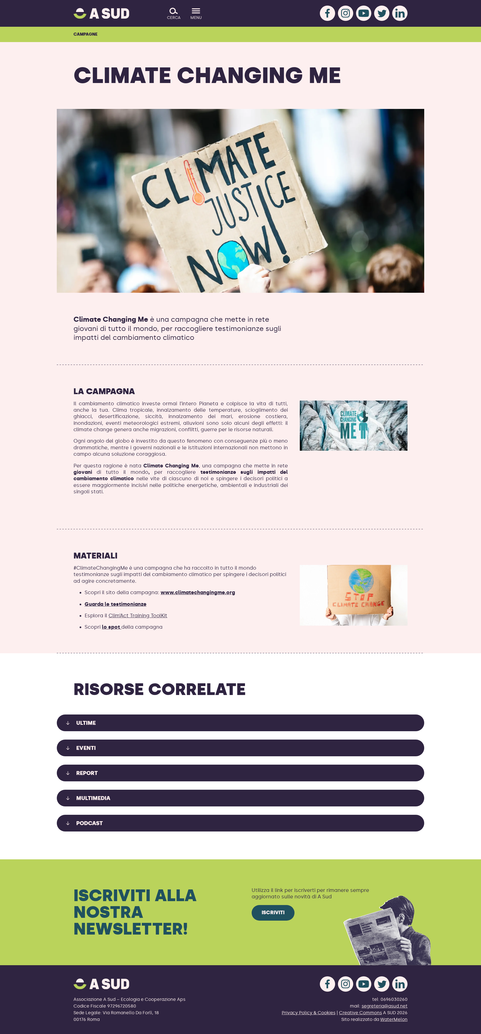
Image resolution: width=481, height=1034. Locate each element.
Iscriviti (273, 912)
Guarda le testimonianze (115, 604)
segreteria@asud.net (385, 1006)
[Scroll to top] (467, 1026)
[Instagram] (345, 13)
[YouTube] (363, 13)
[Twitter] (381, 13)
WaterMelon (394, 1019)
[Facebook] (327, 13)
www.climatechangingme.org (198, 592)
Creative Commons (360, 1012)
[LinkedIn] (400, 13)
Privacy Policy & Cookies (308, 1012)
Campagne (85, 34)
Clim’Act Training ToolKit (138, 616)
